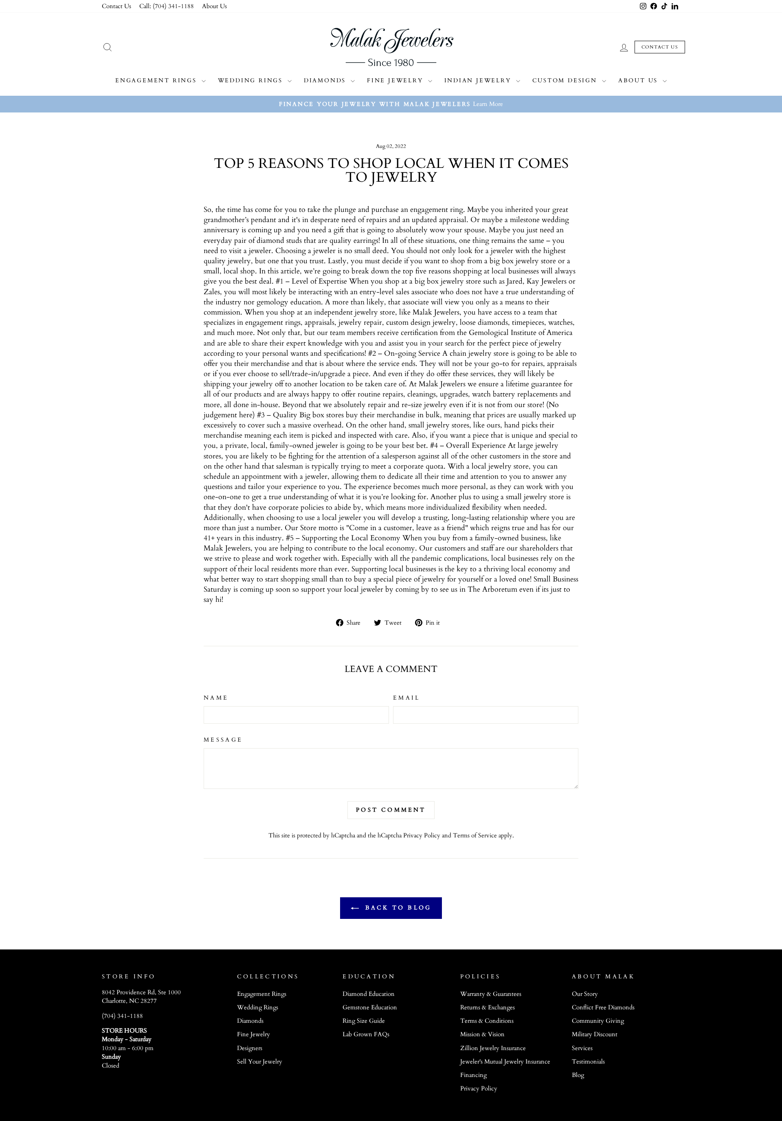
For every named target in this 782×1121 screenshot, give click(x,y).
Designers (249, 1048)
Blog (578, 1075)
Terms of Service (475, 835)
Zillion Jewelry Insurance (493, 1048)
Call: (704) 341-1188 (166, 6)
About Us (214, 6)
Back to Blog (397, 908)
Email (406, 698)
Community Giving (598, 1021)
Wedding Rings (252, 80)
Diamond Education (369, 994)
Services (582, 1048)
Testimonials (588, 1061)
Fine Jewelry (396, 80)
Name (216, 698)
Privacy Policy (421, 835)
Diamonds (326, 80)
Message (223, 740)
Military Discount (594, 1034)
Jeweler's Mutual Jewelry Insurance (505, 1061)
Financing (473, 1075)
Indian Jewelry (479, 80)
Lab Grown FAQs (366, 1034)
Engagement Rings (157, 80)
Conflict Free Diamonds (603, 1007)
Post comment (391, 810)
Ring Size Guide (364, 1021)
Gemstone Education (370, 1007)
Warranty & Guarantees (490, 994)
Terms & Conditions (487, 1021)
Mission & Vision (482, 1034)
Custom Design (566, 80)
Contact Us (116, 6)
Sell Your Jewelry (259, 1061)
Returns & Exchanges (487, 1007)
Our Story (585, 994)
